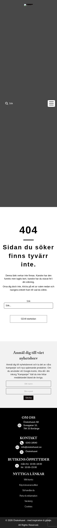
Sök (28, 301)
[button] (9, 103)
